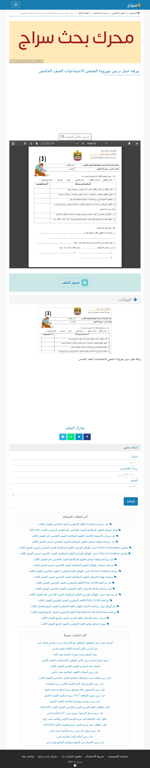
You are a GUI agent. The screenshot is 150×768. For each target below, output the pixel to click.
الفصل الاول (83, 13)
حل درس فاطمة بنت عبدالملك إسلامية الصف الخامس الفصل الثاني (75, 678)
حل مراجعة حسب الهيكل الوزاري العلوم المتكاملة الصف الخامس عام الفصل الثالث (74, 594)
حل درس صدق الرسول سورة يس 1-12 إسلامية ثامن (75, 713)
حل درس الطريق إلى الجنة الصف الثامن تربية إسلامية (75, 683)
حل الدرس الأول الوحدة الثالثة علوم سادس (75, 648)
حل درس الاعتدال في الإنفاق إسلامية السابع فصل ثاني (75, 742)
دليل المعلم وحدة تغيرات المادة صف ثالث (75, 654)
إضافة (131, 501)
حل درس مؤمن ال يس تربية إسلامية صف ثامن (75, 730)
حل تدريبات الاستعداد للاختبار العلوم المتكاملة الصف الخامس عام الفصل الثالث (74, 536)
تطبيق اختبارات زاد (71, 756)
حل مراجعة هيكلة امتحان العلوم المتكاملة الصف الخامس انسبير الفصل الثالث (74, 541)
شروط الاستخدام (95, 756)
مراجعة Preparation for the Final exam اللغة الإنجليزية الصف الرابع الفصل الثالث (74, 612)
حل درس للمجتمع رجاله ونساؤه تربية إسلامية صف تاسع (75, 689)
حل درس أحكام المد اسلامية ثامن (75, 736)
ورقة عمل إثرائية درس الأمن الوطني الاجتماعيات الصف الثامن (75, 660)
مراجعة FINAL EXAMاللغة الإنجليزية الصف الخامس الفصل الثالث (74, 600)
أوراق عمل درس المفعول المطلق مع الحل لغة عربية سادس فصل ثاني (75, 642)
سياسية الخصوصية (118, 756)
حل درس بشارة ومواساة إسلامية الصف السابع (75, 701)
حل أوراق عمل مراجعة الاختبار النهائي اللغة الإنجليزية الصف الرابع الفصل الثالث (74, 606)
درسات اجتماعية (100, 13)
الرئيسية (133, 13)
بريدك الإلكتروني (129, 468)
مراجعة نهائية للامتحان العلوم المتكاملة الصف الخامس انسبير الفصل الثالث (74, 577)
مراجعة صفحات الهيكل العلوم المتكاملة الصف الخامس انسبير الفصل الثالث (74, 565)
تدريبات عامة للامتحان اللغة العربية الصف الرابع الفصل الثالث (74, 618)
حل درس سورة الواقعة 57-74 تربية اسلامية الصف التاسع (75, 695)
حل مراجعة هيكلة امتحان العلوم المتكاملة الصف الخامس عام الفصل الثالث (74, 559)
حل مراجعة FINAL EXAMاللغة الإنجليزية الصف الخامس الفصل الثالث (74, 582)
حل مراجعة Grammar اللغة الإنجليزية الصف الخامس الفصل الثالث (74, 524)
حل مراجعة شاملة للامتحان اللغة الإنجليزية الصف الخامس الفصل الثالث (74, 588)
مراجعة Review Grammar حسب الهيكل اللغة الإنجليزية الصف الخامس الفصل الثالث (74, 571)
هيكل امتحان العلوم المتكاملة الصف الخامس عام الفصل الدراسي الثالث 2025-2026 (74, 530)
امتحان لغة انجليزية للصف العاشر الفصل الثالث (75, 666)
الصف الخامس (118, 13)
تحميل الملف (71, 282)
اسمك (134, 456)
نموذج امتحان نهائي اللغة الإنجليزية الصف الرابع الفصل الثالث (74, 623)
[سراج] (134, 4)
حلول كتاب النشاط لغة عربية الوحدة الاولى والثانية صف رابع (75, 719)
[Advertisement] (75, 104)
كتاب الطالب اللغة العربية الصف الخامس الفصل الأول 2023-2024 (75, 707)
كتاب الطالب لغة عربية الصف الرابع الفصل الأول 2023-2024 (75, 724)
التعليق (134, 480)
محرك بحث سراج (47, 756)
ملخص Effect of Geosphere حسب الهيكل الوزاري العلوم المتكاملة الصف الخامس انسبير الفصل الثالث (73, 553)
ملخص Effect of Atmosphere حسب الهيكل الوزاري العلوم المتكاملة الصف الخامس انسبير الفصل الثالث (74, 547)
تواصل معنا (28, 756)
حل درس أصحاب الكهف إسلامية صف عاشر (75, 672)
